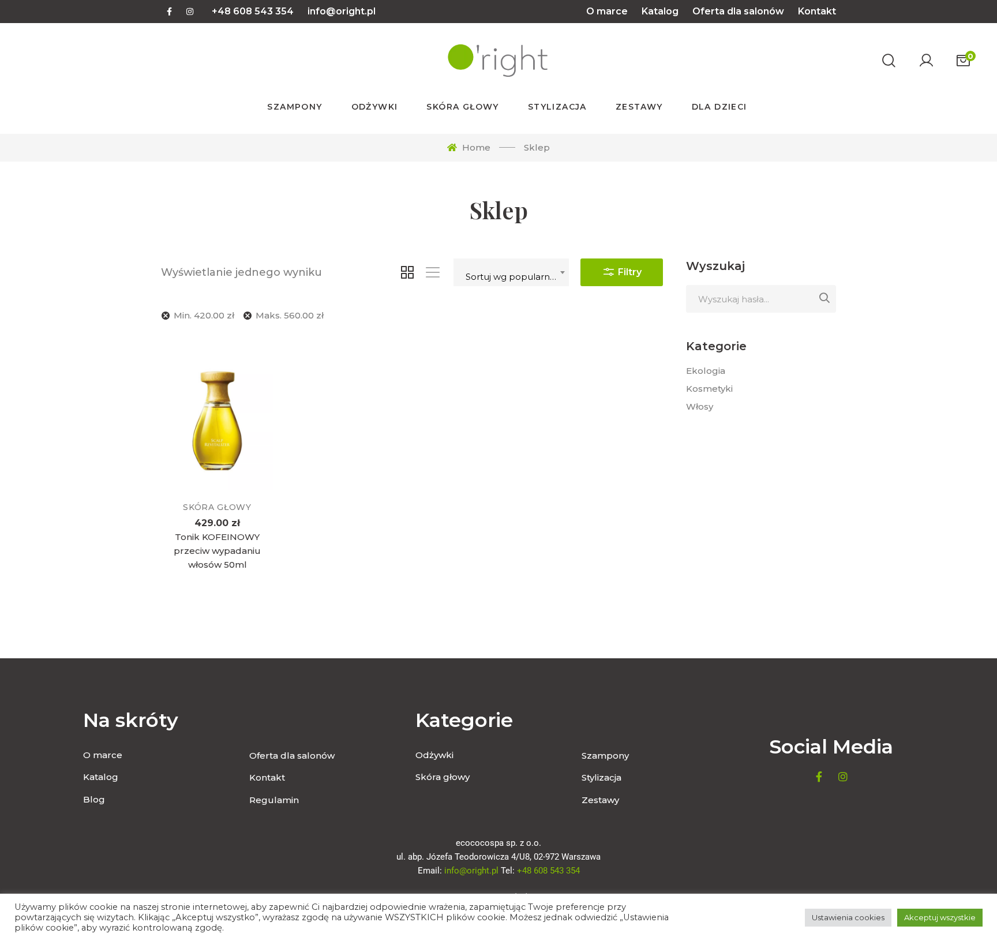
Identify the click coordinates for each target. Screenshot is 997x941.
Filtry (629, 272)
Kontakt (817, 11)
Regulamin (274, 799)
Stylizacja (601, 777)
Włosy (699, 406)
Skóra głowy (217, 507)
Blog (94, 799)
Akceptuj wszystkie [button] (940, 917)
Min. (204, 315)
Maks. (290, 315)
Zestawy (600, 799)
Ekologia (705, 370)
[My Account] (926, 61)
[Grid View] (407, 272)
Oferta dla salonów (738, 11)
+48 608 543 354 (253, 11)
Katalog (660, 11)
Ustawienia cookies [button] (848, 917)
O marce (607, 11)
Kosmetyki (709, 388)
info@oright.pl (342, 11)
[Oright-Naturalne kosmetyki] (496, 60)
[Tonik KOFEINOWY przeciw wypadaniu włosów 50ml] (217, 415)
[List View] (432, 272)
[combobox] (511, 272)
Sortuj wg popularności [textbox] (516, 276)
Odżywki (434, 754)
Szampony (605, 755)
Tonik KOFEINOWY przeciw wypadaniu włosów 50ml (217, 550)
